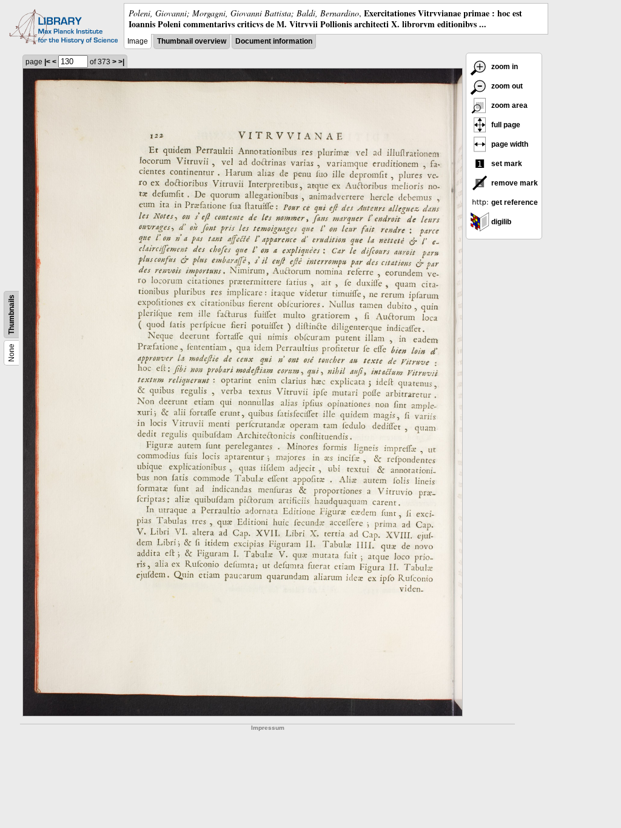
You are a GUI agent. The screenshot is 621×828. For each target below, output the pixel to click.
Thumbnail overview (191, 41)
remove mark (513, 183)
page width (508, 144)
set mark (505, 163)
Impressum (267, 727)
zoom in (503, 66)
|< (47, 62)
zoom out (506, 86)
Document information (273, 41)
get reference (513, 202)
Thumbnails (11, 315)
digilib (500, 222)
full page (504, 125)
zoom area (508, 105)
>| (121, 62)
